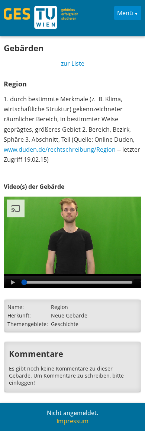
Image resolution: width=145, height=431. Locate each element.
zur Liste (72, 63)
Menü (125, 13)
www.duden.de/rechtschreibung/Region (60, 149)
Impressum (72, 421)
